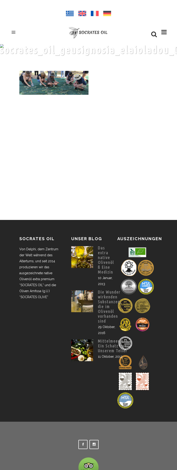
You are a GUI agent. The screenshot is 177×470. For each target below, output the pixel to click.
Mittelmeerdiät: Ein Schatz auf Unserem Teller (113, 346)
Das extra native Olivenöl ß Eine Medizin (106, 259)
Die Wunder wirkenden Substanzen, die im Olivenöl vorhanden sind (109, 306)
